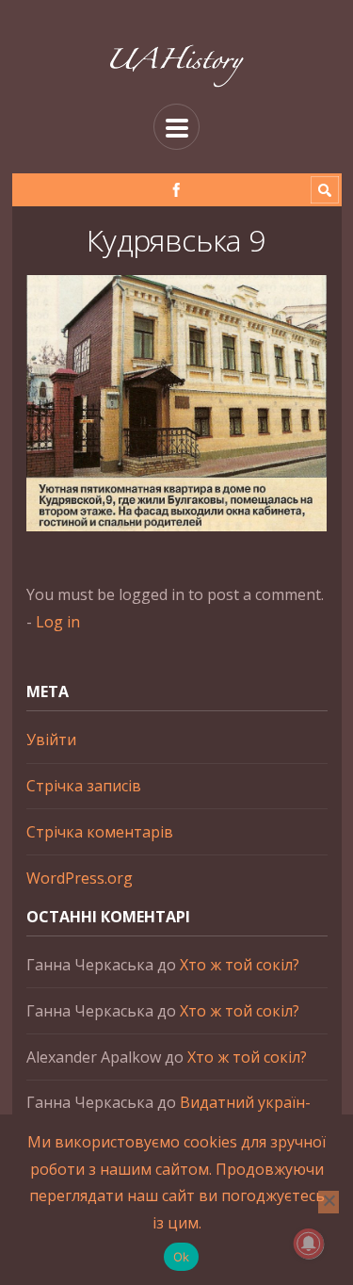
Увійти (51, 739)
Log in (58, 621)
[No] (328, 1202)
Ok (181, 1256)
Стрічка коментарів (99, 831)
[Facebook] (176, 189)
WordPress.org (79, 878)
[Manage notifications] (309, 1243)
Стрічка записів (83, 785)
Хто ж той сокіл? (239, 964)
